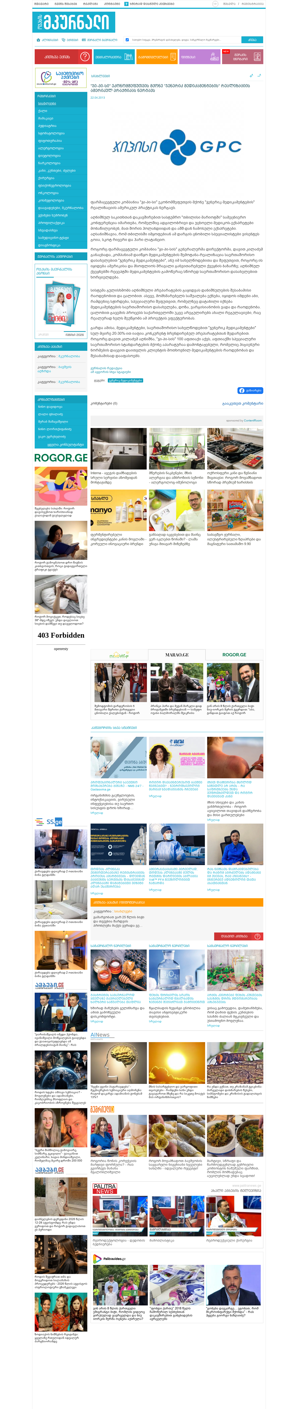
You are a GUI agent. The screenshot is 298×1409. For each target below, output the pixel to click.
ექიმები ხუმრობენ (53, 215)
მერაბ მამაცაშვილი (53, 422)
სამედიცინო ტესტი (53, 238)
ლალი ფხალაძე (50, 414)
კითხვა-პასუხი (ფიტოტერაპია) (119, 902)
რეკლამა (90, 4)
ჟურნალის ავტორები (55, 256)
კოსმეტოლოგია (51, 200)
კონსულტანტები (51, 399)
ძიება (252, 40)
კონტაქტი (112, 4)
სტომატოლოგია (51, 133)
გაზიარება (253, 390)
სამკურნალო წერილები (111, 946)
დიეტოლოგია (49, 155)
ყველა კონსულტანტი (65, 444)
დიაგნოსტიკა (49, 245)
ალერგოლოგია (51, 148)
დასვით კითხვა (234, 936)
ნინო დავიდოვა (50, 407)
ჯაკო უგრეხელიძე (52, 436)
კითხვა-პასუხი (49, 346)
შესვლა (229, 4)
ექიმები (72, 40)
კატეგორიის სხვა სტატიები (114, 728)
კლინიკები (49, 40)
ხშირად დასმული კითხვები (152, 4)
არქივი (43, 335)
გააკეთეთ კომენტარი (242, 403)
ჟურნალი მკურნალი (101, 40)
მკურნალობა (69, 356)
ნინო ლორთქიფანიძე (54, 429)
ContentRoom (244, 420)
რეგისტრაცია (253, 4)
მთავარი (41, 4)
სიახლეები (47, 103)
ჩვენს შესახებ (66, 4)
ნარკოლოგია (49, 163)
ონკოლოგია (48, 193)
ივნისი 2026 (75, 335)
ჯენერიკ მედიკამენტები (125, 380)
